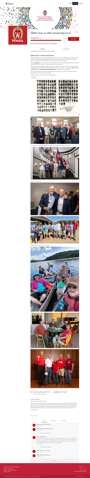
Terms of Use (25, 476)
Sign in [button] (81, 3)
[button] (36, 415)
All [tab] (44, 420)
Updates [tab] (66, 49)
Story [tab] (42, 49)
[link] (10, 3)
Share (76, 32)
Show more (54, 460)
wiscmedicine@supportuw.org (80, 471)
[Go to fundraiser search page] (70, 3)
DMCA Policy (38, 476)
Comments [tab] (53, 420)
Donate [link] (73, 39)
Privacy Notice (20, 476)
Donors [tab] (64, 420)
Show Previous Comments (45, 433)
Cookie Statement (32, 476)
